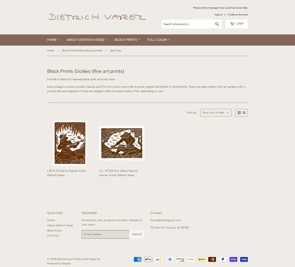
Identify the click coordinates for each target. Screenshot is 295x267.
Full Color (157, 40)
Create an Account (238, 14)
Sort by (191, 112)
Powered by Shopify (59, 263)
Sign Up (137, 234)
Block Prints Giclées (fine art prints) (82, 50)
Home (52, 40)
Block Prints (126, 40)
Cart (240, 24)
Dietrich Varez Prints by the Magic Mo (78, 259)
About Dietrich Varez (85, 40)
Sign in (218, 14)
